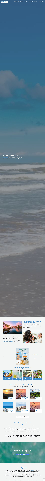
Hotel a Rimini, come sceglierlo (11, 411)
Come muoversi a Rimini (38, 398)
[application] (23, 1)
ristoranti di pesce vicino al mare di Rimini (8, 341)
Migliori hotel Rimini (5, 157)
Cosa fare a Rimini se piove (25, 411)
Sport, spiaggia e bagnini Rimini (11, 398)
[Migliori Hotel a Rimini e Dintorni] (4, 1)
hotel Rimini (33, 470)
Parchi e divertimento (37, 411)
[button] (3, 356)
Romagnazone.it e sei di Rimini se (25, 398)
